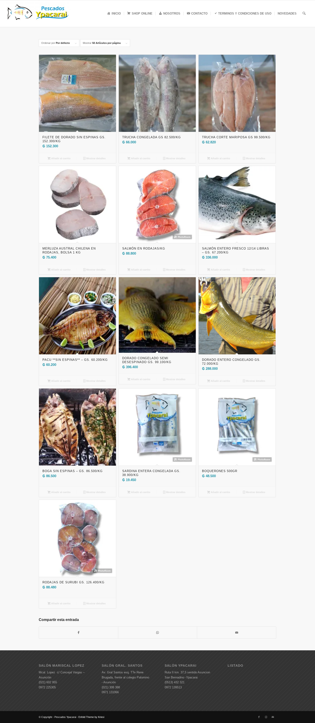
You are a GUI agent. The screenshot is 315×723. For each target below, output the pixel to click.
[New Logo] (38, 13)
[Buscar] (304, 13)
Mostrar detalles (96, 158)
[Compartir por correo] (236, 633)
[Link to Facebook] (259, 717)
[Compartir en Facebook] (78, 633)
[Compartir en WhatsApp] (157, 633)
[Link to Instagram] (265, 717)
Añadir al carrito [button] (61, 158)
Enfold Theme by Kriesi (91, 717)
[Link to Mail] (272, 717)
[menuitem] (114, 13)
